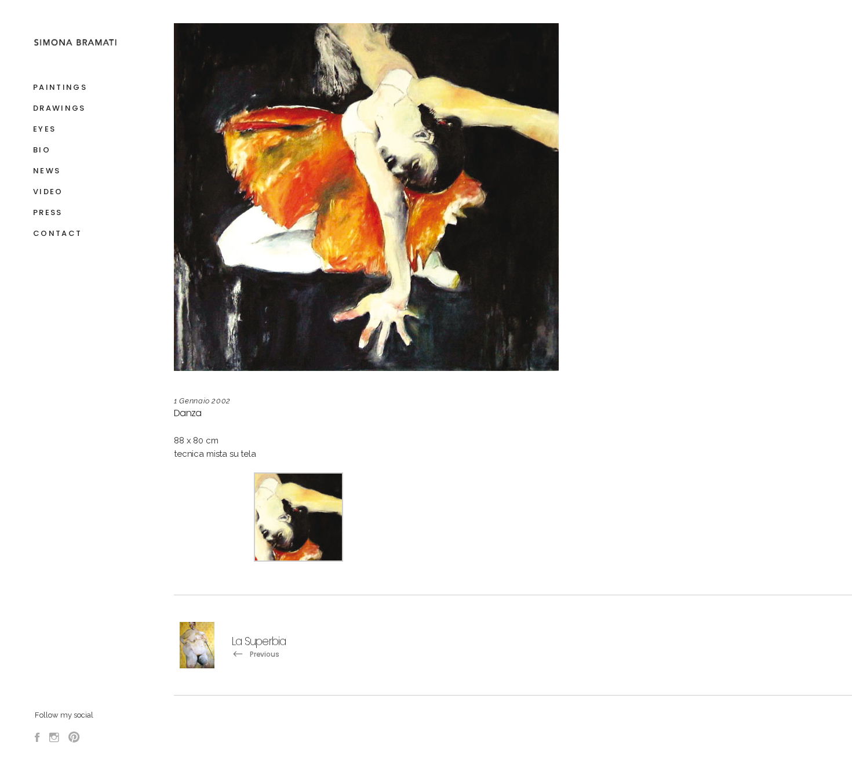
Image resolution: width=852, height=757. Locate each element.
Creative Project (702, 734)
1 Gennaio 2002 (202, 400)
